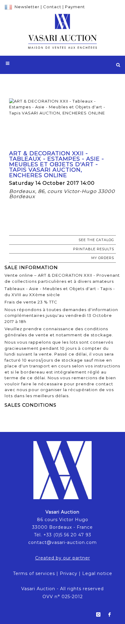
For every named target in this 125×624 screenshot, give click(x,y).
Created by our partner (62, 558)
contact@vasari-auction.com (62, 542)
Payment (75, 6)
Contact (52, 6)
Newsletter (27, 6)
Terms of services (34, 573)
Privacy (68, 573)
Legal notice (97, 573)
